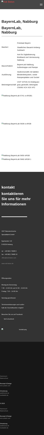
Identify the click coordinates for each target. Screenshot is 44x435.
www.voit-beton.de (7, 263)
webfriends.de (4, 393)
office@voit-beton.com (9, 258)
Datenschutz (4, 378)
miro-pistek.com (5, 385)
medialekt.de (4, 395)
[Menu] (41, 4)
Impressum (3, 376)
